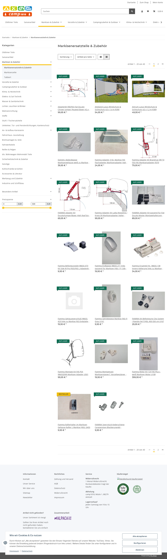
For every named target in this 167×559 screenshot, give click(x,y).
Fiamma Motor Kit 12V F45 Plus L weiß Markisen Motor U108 (146, 373)
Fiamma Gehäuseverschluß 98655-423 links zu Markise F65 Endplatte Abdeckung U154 (73, 320)
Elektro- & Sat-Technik (11, 96)
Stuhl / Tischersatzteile (12, 120)
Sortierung (64, 57)
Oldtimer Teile (8, 52)
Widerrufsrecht (61, 493)
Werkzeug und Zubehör (12, 178)
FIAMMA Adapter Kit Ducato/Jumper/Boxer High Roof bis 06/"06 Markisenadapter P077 (73, 214)
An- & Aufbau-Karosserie (13, 130)
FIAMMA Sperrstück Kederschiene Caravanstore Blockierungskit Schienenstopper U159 (109, 426)
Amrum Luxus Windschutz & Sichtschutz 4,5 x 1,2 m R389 (144, 108)
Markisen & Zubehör (11, 62)
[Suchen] (132, 11)
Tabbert (7, 77)
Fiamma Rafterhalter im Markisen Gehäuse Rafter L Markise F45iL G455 (74, 426)
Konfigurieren (140, 543)
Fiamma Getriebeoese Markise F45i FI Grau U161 (111, 320)
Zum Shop (144, 2)
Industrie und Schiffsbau (13, 183)
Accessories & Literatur (12, 173)
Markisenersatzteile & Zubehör (18, 67)
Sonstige (6, 164)
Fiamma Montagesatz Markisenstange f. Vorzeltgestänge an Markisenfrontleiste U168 (111, 373)
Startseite (131, 2)
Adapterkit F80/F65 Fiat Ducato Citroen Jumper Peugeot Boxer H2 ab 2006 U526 (74, 108)
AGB (56, 483)
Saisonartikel (7, 57)
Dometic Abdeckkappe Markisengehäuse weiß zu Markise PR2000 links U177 (73, 161)
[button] (142, 11)
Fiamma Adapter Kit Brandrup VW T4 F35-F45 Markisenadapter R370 (148, 161)
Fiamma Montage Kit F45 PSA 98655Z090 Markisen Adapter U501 (73, 373)
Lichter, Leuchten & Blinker (14, 106)
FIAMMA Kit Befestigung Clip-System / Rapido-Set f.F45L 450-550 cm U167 (148, 320)
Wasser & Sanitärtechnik (12, 101)
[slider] (3, 208)
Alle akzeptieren (140, 536)
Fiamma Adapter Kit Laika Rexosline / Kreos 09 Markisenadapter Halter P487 (111, 214)
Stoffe (4, 116)
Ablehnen (140, 550)
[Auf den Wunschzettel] (86, 77)
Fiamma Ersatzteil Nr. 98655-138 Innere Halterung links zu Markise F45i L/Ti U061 (147, 267)
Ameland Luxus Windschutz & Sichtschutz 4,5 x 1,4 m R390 (108, 108)
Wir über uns (28, 488)
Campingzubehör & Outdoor (14, 87)
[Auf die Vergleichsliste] (79, 77)
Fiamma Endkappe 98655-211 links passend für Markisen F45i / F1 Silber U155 (111, 267)
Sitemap (26, 493)
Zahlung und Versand (63, 479)
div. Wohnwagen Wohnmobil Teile (17, 154)
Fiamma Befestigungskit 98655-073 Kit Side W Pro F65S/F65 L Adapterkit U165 (73, 267)
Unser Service (29, 483)
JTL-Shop (153, 556)
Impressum (14, 551)
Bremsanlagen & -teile (12, 140)
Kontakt (26, 479)
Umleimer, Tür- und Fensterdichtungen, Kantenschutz (25, 125)
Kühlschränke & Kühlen (12, 169)
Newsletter (27, 497)
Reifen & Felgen (9, 149)
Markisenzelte (10, 72)
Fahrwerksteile (8, 144)
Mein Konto (158, 2)
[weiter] (162, 64)
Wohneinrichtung (9, 111)
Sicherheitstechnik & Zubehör (15, 159)
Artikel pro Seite (84, 57)
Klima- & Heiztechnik (11, 91)
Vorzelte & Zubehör (10, 82)
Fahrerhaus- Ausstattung (13, 135)
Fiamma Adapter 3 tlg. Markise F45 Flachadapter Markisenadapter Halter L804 (111, 161)
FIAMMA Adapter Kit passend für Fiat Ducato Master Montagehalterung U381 (148, 214)
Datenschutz (27, 551)
